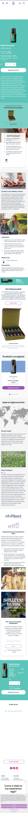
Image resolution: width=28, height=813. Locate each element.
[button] (9, 394)
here (2, 801)
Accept (14, 805)
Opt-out (14, 807)
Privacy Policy (14, 811)
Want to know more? (14, 809)
